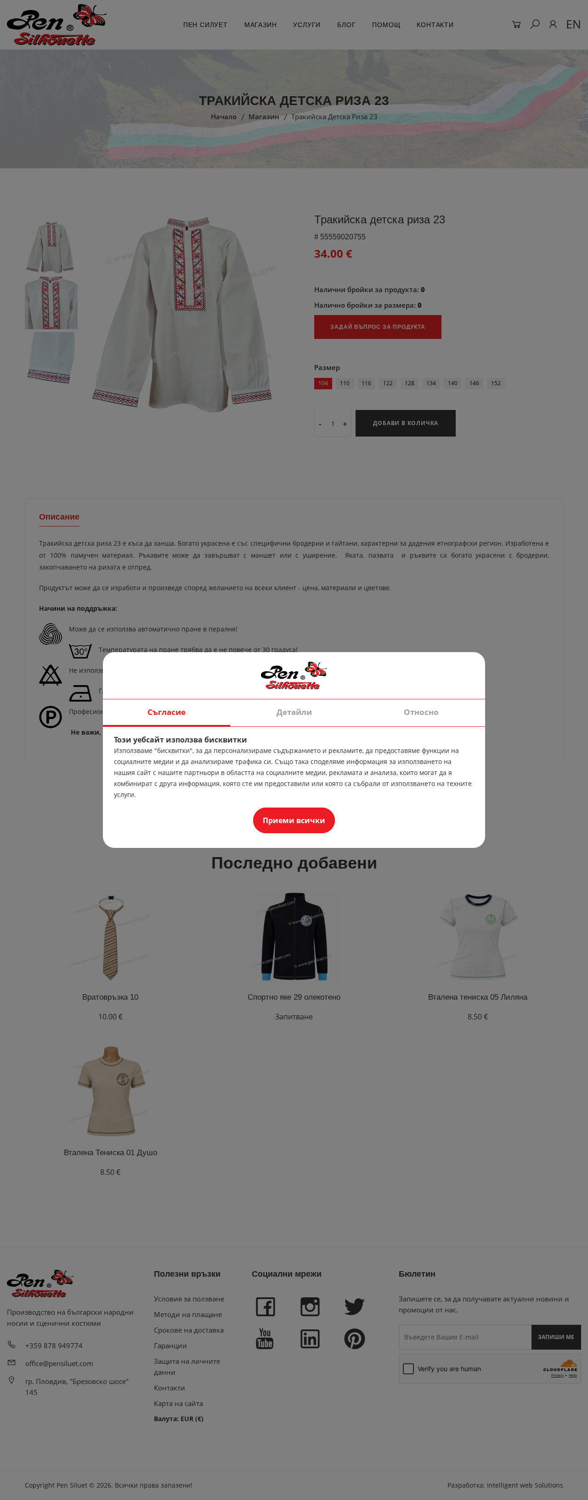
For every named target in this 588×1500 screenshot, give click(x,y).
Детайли (294, 712)
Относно (421, 712)
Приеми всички (294, 820)
